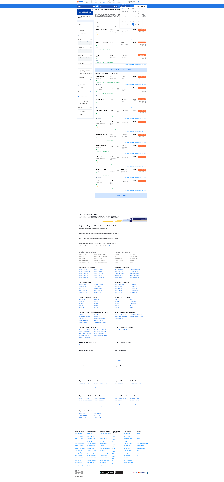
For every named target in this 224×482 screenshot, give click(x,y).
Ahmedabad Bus (82, 299)
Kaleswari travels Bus (103, 452)
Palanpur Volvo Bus (97, 417)
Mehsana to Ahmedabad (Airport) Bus (122, 329)
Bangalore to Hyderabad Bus (80, 448)
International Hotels (128, 435)
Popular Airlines (127, 458)
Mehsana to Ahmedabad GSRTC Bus (137, 314)
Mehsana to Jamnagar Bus (99, 277)
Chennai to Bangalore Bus (79, 452)
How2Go (138, 457)
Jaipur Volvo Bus (97, 419)
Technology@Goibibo (141, 448)
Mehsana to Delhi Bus (83, 269)
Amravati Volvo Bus (82, 417)
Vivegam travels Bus (103, 438)
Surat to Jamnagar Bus (134, 290)
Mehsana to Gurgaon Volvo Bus (85, 404)
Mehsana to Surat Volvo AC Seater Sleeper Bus (123, 368)
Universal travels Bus (103, 440)
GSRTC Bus (81, 314)
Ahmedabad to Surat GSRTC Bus (85, 329)
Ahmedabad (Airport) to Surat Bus (85, 353)
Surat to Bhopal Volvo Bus (134, 406)
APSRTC (113, 434)
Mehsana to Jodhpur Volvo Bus (84, 406)
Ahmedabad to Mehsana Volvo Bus (100, 383)
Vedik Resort (81, 368)
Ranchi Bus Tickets (90, 465)
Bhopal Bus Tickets (90, 464)
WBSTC (113, 458)
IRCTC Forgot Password (128, 462)
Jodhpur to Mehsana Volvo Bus (100, 390)
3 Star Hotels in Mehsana (134, 353)
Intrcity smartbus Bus (103, 455)
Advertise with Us (140, 452)
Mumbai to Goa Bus (78, 440)
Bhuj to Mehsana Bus (118, 277)
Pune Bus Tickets (90, 452)
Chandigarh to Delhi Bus (79, 436)
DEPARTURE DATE (123, 4)
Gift (137, 455)
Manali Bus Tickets (90, 446)
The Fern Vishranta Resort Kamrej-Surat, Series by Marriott (105, 368)
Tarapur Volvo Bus (82, 419)
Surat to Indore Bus (133, 286)
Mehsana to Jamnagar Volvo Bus (100, 406)
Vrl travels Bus (102, 441)
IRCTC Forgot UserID (128, 460)
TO (100, 4)
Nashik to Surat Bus (82, 288)
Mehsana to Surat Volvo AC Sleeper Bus (122, 373)
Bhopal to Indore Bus (78, 458)
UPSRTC (113, 438)
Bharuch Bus (81, 307)
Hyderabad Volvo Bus (83, 415)
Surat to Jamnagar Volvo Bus (135, 404)
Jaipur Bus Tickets (90, 462)
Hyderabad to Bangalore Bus (80, 446)
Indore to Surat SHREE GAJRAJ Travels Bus (87, 335)
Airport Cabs (126, 453)
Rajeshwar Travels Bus (83, 322)
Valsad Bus (117, 307)
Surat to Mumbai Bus (118, 288)
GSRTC (113, 448)
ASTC (113, 446)
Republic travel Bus (103, 443)
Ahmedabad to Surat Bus (98, 284)
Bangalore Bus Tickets (91, 435)
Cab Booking (126, 441)
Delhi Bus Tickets (90, 440)
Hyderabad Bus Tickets (91, 436)
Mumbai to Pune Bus (78, 462)
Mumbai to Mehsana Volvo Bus (84, 387)
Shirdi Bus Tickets (90, 441)
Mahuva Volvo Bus (97, 413)
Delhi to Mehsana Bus (119, 269)
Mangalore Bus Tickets (91, 455)
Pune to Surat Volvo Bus (119, 383)
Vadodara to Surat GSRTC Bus (84, 331)
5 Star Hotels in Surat (83, 373)
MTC (113, 463)
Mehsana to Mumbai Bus (83, 273)
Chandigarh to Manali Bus (79, 465)
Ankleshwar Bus (133, 301)
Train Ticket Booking (128, 443)
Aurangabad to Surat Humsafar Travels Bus (87, 337)
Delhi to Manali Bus (78, 433)
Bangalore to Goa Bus (79, 438)
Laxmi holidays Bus (103, 464)
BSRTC (113, 455)
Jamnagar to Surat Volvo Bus (120, 390)
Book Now (127, 231)
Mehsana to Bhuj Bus (98, 275)
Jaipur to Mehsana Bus (119, 271)
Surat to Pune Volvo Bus (134, 398)
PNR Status (126, 452)
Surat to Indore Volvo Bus (134, 400)
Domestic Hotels (127, 433)
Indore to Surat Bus (97, 286)
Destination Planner (128, 446)
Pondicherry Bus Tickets (91, 450)
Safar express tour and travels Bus (106, 465)
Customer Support (140, 440)
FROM (78, 4)
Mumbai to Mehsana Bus (119, 273)
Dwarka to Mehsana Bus (134, 275)
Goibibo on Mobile (140, 445)
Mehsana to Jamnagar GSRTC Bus (136, 316)
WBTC (113, 453)
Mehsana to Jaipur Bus (98, 269)
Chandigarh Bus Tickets (91, 460)
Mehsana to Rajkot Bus (98, 273)
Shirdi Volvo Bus (97, 415)
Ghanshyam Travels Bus (98, 320)
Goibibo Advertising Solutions (129, 464)
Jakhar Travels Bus (82, 318)
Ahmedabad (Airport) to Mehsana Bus (86, 344)
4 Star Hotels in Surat (98, 372)
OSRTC (113, 441)
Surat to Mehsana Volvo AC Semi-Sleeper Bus (138, 370)
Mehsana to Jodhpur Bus (83, 277)
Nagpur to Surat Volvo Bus (134, 389)
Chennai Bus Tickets (91, 438)
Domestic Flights (127, 436)
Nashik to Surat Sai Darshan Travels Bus (101, 333)
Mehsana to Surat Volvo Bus (99, 400)
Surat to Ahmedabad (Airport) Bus (121, 344)
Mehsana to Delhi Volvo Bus (84, 398)
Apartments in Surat (97, 375)
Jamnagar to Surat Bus (83, 292)
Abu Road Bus (81, 303)
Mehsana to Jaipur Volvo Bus (99, 398)
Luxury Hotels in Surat (83, 375)
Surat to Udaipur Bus (118, 290)
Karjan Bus (117, 303)
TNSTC (113, 436)
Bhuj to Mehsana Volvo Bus (84, 390)
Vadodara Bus (81, 301)
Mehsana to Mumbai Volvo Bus (84, 402)
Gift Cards (139, 453)
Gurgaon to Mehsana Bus (134, 273)
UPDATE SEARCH (140, 6)
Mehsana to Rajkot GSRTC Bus (120, 318)
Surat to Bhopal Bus (133, 292)
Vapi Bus (131, 305)
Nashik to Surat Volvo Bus (119, 387)
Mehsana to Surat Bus (98, 271)
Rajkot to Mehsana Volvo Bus (84, 389)
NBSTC (113, 461)
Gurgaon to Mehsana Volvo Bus (100, 387)
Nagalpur (116, 358)
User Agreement (140, 436)
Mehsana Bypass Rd (118, 356)
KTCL (113, 460)
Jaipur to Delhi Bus (78, 435)
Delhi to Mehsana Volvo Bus (84, 383)
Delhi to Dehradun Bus (79, 441)
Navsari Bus (132, 307)
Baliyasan (131, 356)
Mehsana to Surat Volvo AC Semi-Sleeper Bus (123, 370)
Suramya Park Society (119, 360)
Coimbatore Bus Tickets (91, 443)
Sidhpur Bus (96, 305)
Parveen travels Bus (103, 436)
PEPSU (113, 456)
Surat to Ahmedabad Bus (119, 284)
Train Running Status (128, 450)
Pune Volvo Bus (82, 413)
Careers (138, 441)
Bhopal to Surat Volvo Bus (134, 390)
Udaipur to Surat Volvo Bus (119, 389)
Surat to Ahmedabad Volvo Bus (120, 398)
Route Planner (127, 445)
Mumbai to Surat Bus (98, 288)
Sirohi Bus (96, 303)
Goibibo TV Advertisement (142, 446)
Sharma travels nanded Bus (105, 448)
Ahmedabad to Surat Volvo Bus (135, 383)
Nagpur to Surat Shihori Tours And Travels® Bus (103, 331)
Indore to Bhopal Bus (78, 453)
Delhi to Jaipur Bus (78, 450)
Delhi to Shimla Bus (78, 455)
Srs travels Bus (102, 450)
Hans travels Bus (103, 435)
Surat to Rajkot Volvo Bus (119, 400)
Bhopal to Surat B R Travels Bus (85, 333)
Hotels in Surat (96, 370)
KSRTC (113, 451)
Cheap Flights (127, 448)
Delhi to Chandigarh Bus (79, 443)
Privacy (138, 438)
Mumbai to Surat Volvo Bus (135, 387)
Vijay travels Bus (103, 462)
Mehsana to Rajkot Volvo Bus (99, 402)
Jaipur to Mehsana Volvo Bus (84, 385)
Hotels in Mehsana (118, 353)
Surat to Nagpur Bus (118, 292)
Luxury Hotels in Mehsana (134, 355)
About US (138, 433)
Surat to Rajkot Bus (118, 286)
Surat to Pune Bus (133, 284)
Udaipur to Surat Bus (83, 290)
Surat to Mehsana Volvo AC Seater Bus (137, 372)
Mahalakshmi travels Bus (104, 453)
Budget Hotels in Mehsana (119, 355)
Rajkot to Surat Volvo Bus (119, 385)
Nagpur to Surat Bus (98, 290)
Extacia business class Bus (104, 457)
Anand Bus (96, 307)
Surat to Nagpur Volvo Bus (119, 406)
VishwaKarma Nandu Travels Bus (100, 322)
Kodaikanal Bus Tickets (91, 457)
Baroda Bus (96, 301)
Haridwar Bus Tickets (91, 458)
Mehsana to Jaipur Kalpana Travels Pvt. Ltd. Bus (124, 316)
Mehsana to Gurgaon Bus (83, 275)
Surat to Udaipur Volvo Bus (119, 404)
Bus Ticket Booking (127, 440)
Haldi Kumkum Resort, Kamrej (84, 370)
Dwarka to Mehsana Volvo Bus (99, 389)
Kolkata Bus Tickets (90, 448)
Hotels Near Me (127, 457)
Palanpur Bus (96, 299)
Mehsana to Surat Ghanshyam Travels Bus (122, 314)
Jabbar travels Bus (103, 446)
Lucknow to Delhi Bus (79, 464)
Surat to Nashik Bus (133, 288)
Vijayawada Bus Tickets (91, 453)
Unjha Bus (81, 305)
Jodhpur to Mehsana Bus (134, 277)
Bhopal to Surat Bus (97, 292)
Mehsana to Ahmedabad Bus (84, 271)
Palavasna (132, 358)
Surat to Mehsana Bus (134, 271)
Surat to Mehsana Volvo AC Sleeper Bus (137, 373)
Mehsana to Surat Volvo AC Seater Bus (122, 372)
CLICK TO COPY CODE (84, 220)
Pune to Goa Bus (78, 460)
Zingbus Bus (102, 445)
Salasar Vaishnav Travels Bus (84, 316)
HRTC (113, 443)
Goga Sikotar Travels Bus (83, 320)
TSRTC (113, 439)
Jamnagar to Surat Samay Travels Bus (101, 335)
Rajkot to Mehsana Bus (119, 275)
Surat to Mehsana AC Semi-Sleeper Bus (137, 375)
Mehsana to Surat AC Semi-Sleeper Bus (122, 375)
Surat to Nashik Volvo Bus (134, 402)
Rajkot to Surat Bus (82, 286)
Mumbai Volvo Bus (97, 421)
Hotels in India (127, 455)
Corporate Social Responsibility (142, 443)
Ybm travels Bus (103, 458)
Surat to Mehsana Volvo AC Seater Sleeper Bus (138, 368)
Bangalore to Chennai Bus (79, 445)
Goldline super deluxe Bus (104, 460)
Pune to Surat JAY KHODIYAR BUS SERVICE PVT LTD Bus (105, 329)
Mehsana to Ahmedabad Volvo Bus (85, 400)
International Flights (128, 438)
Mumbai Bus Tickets (91, 445)
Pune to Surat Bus (82, 284)
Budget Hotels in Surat (98, 373)
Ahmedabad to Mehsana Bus (135, 269)
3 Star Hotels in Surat (83, 372)
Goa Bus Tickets (90, 433)
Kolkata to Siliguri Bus (79, 457)
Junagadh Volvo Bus (82, 421)
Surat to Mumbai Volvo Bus (120, 402)
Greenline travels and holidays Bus (106, 433)
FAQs (138, 450)
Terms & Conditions (140, 435)
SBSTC (113, 444)
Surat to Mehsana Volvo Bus (99, 385)
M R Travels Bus (97, 316)
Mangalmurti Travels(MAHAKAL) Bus (101, 318)
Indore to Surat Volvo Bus (134, 385)
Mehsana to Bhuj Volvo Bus (99, 404)
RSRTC (113, 449)
